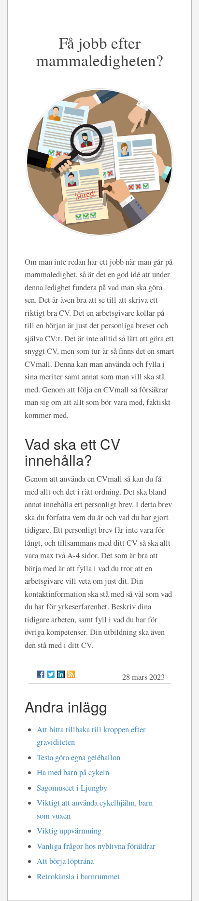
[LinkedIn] (61, 674)
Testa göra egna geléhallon (78, 757)
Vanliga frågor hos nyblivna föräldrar (96, 846)
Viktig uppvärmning (69, 830)
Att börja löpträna (65, 861)
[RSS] (71, 674)
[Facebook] (40, 674)
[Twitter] (51, 674)
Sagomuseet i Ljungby (72, 787)
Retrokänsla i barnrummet (78, 876)
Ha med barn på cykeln (73, 772)
